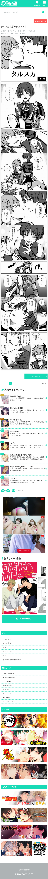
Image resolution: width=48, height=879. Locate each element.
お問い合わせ (24, 870)
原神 (4, 31)
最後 (43, 383)
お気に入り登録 (41, 21)
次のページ (36, 376)
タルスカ (13, 31)
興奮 (23, 34)
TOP (2, 491)
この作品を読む (25, 618)
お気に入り (37, 5)
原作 (8, 491)
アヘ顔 (15, 34)
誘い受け (33, 31)
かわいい (6, 34)
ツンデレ (23, 31)
